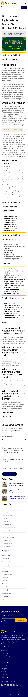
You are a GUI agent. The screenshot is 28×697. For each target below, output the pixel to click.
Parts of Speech (6, 587)
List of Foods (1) (6, 518)
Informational (5, 574)
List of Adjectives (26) (7, 509)
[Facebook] (2, 685)
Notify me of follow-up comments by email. (13, 460)
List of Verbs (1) (6, 546)
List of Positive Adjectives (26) (9, 534)
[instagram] (17, 685)
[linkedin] (5, 685)
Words (3, 599)
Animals (10, 33)
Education (4, 568)
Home (4, 33)
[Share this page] (10, 416)
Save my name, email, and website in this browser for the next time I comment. (14, 450)
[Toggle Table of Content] (19, 129)
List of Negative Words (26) (9, 527)
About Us (4, 650)
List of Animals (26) (7, 515)
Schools (4, 590)
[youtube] (11, 685)
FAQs (2, 659)
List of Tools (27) (6, 540)
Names (4, 577)
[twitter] (8, 685)
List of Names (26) (6, 524)
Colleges (4, 565)
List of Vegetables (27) (7, 543)
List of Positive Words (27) (8, 537)
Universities (5, 593)
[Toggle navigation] (25, 3)
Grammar (4, 571)
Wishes (4, 596)
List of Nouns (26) (6, 531)
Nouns (3, 580)
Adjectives (4, 555)
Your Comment (7, 437)
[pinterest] (14, 685)
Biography (4, 562)
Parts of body (5, 583)
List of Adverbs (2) (6, 512)
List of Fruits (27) (6, 521)
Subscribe (21, 620)
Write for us (4, 653)
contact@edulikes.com (8, 681)
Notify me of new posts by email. (12, 468)
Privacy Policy (5, 656)
